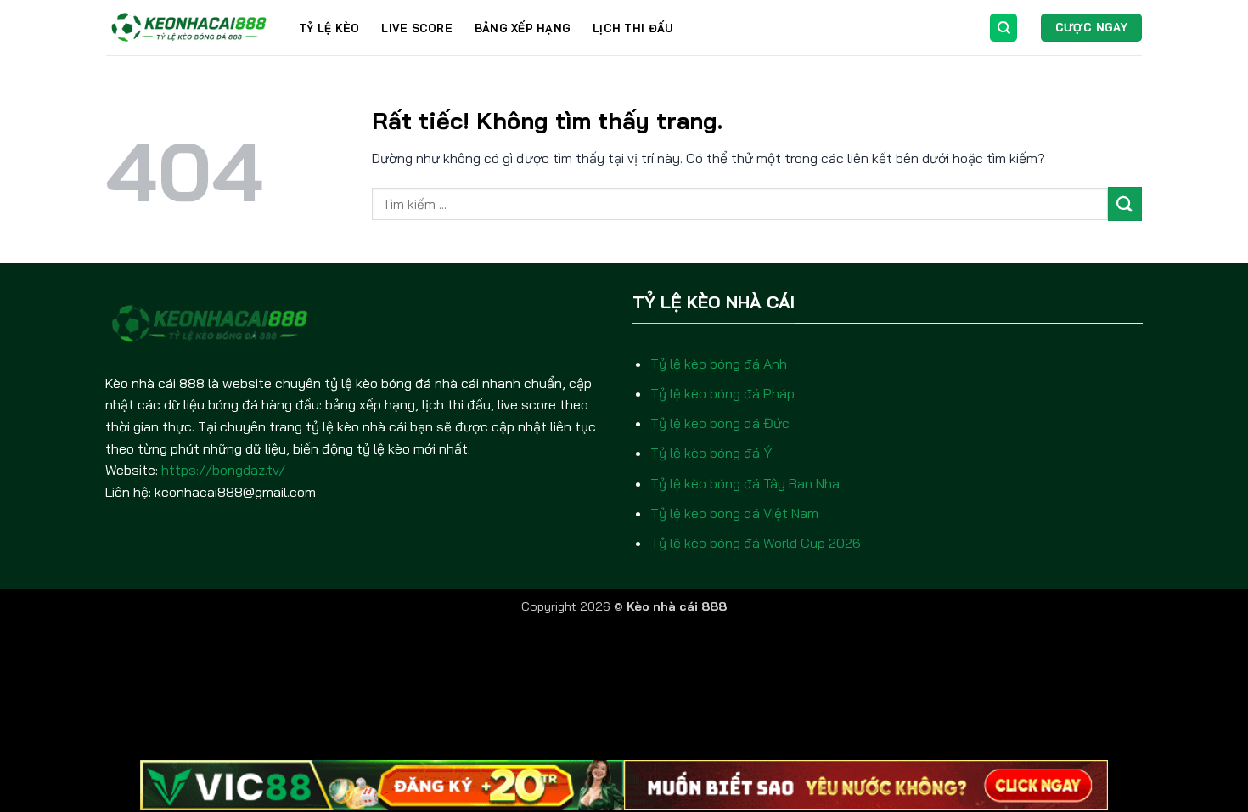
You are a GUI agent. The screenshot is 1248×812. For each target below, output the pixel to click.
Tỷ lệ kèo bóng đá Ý (711, 452)
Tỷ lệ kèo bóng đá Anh (718, 363)
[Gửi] (1125, 203)
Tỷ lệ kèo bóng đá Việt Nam (734, 513)
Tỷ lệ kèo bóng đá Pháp (722, 393)
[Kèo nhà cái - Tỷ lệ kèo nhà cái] (189, 27)
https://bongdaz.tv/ (223, 469)
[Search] (1003, 28)
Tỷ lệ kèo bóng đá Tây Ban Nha (745, 483)
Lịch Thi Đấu (632, 28)
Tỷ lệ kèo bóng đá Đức (720, 422)
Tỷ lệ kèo (329, 28)
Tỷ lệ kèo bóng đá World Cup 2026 (755, 542)
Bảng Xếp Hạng (523, 28)
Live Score (417, 28)
